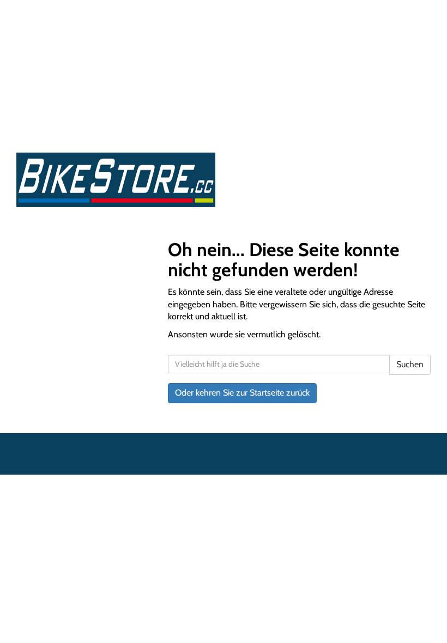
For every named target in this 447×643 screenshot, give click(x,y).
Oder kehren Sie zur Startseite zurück (242, 392)
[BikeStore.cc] (115, 180)
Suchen (410, 364)
